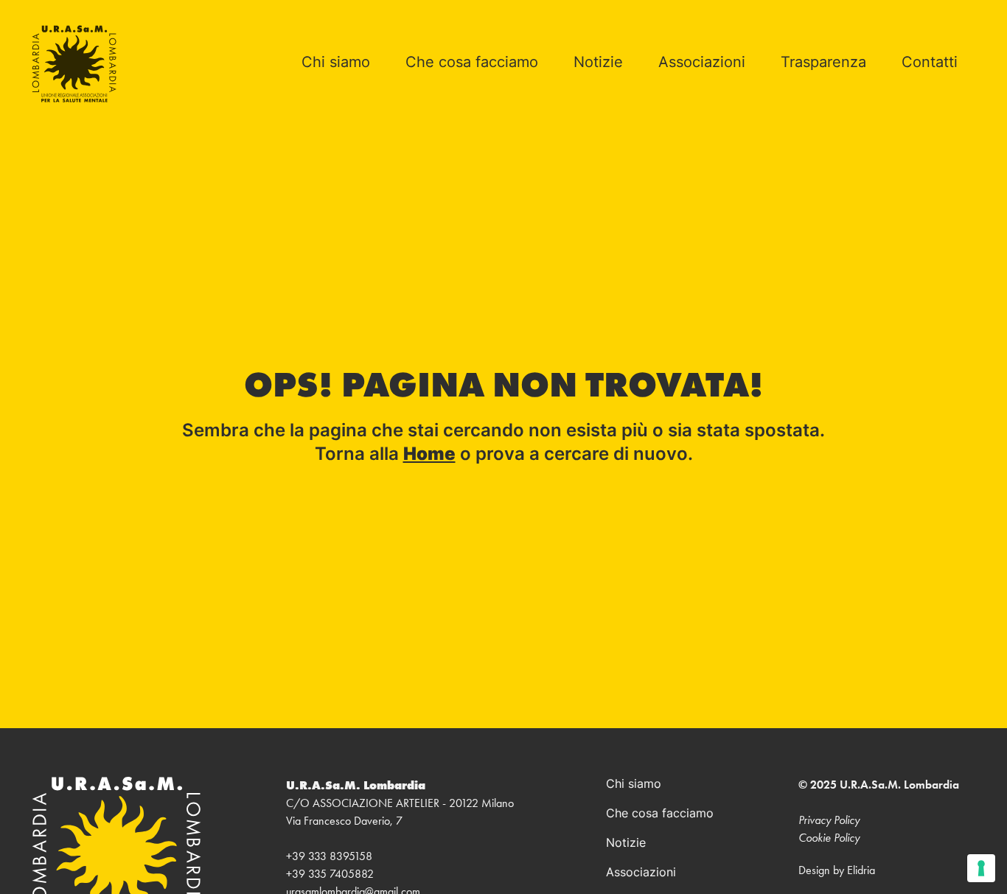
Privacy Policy (829, 820)
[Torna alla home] (74, 63)
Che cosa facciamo (471, 63)
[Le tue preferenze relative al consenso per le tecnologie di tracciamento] (981, 868)
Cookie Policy (829, 838)
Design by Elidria (836, 870)
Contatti (930, 63)
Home (429, 455)
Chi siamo (336, 63)
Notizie (598, 63)
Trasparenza (823, 63)
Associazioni (701, 63)
